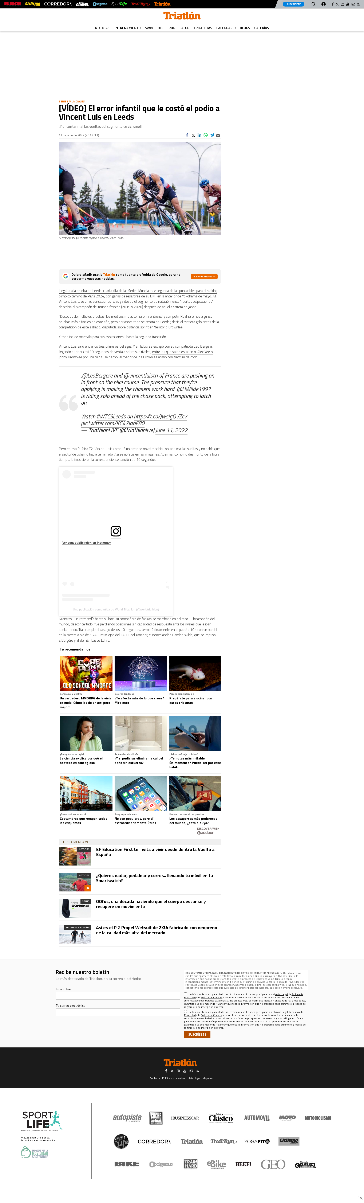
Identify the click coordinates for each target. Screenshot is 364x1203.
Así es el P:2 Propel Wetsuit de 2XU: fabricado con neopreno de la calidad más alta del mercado (156, 930)
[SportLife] (119, 4)
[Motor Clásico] (220, 1118)
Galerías (261, 27)
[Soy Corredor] (58, 4)
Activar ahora (202, 276)
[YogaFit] (257, 1141)
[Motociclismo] (318, 1118)
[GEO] (273, 1164)
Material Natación (78, 927)
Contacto (155, 1078)
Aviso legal (194, 1078)
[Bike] (127, 1164)
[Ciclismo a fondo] (32, 4)
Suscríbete (293, 4)
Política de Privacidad (288, 982)
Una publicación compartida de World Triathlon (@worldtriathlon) (116, 609)
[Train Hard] (190, 1164)
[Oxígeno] (161, 1164)
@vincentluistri (141, 375)
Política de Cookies (196, 985)
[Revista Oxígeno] (100, 4)
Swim (149, 27)
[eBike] (217, 1164)
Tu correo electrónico (71, 1005)
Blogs (245, 27)
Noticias (102, 27)
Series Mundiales (72, 101)
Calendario (226, 27)
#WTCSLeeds (111, 416)
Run (172, 27)
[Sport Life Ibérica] (42, 1121)
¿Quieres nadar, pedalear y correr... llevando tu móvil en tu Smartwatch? (154, 878)
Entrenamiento (127, 27)
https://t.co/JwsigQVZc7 (160, 416)
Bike (161, 27)
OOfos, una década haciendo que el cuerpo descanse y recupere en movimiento (151, 904)
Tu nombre (63, 989)
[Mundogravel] (305, 1164)
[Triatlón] (162, 4)
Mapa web (208, 1078)
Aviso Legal (265, 982)
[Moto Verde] (287, 1118)
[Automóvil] (256, 1118)
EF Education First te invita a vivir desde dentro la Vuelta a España (155, 852)
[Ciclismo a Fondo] (289, 1141)
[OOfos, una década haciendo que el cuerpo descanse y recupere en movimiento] (75, 908)
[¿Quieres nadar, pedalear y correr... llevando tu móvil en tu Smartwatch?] (75, 882)
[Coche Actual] (156, 1118)
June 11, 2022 (171, 430)
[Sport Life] (121, 1141)
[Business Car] (184, 1118)
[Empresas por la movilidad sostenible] (34, 1152)
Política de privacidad (174, 1078)
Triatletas (203, 27)
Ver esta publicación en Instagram (86, 542)
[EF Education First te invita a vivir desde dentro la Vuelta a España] (75, 856)
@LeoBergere (97, 375)
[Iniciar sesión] (323, 4)
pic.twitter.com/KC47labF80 (113, 423)
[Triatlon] (182, 16)
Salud (184, 27)
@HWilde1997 (194, 388)
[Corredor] (154, 1141)
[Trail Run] (140, 4)
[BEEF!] (243, 1164)
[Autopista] (127, 1118)
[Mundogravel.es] (82, 4)
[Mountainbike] (12, 4)
